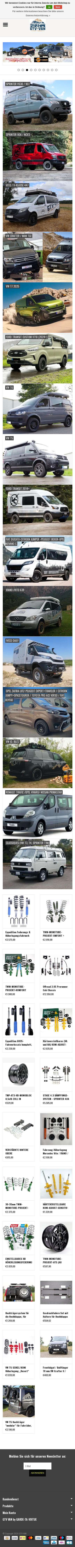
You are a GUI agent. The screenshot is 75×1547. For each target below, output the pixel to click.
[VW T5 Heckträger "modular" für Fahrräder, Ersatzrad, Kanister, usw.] (19, 1401)
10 (56, 70)
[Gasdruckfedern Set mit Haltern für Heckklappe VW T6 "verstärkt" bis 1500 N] (56, 1292)
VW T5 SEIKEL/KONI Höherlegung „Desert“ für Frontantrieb (17, 1369)
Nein (58, 7)
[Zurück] (9, 54)
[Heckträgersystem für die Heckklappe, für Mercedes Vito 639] (19, 1292)
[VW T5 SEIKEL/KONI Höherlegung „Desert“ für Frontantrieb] (19, 1347)
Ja (49, 7)
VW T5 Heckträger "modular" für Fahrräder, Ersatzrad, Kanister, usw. (18, 1423)
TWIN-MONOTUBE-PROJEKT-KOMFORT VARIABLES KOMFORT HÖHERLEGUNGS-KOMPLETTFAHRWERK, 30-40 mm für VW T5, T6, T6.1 (17, 988)
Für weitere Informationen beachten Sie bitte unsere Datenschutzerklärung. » (38, 13)
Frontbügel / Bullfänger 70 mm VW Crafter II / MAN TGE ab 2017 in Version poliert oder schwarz (55, 1369)
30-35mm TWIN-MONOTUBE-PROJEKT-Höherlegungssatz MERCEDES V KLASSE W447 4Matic (16, 1206)
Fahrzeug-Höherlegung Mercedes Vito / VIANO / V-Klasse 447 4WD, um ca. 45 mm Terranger (55, 1151)
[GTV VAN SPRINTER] (37, 52)
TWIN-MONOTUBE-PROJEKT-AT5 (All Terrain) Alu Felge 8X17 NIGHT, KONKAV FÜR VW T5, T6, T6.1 (55, 1260)
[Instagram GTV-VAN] (56, 1483)
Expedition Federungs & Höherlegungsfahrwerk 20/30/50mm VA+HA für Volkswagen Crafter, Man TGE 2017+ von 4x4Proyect (18, 933)
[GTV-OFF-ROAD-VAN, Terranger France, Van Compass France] (43, 24)
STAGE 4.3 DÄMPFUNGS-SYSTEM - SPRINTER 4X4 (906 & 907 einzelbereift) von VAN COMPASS (56, 1097)
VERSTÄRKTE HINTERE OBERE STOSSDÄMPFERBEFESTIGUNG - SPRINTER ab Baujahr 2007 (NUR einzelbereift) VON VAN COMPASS (18, 1151)
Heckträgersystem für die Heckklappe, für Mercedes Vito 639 (17, 1314)
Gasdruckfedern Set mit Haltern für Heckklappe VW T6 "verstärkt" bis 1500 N (55, 1314)
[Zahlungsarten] (6, 1537)
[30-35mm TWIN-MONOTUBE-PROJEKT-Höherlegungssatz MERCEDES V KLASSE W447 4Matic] (19, 1183)
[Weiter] (65, 54)
